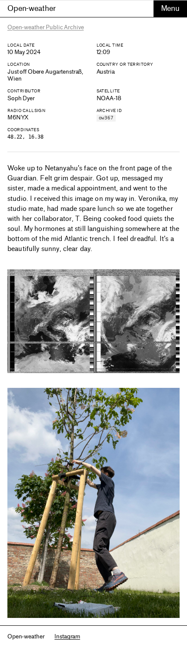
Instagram (67, 636)
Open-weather (31, 8)
